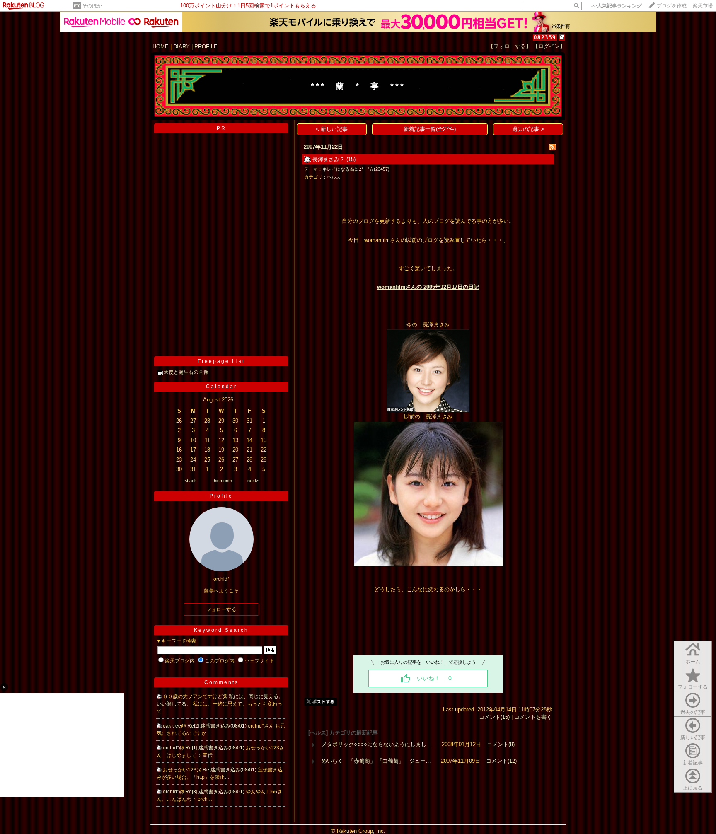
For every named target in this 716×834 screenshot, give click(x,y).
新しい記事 (692, 737)
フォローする (693, 687)
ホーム (692, 662)
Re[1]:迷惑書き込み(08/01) (215, 748)
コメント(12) (501, 761)
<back (190, 480)
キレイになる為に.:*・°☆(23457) (355, 169)
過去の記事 (692, 712)
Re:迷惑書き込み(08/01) (230, 770)
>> (616, 6)
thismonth (222, 480)
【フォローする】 (509, 46)
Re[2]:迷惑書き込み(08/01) (217, 726)
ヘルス (334, 176)
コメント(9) (501, 744)
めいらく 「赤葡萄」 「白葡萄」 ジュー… (376, 761)
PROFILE (206, 47)
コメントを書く (533, 717)
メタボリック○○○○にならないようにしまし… (377, 744)
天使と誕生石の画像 (186, 372)
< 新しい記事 (332, 129)
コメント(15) (494, 717)
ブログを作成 (672, 6)
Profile (221, 496)
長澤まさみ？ (328, 159)
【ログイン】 (549, 46)
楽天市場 (703, 6)
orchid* (171, 748)
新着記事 (693, 763)
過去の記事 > (528, 129)
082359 (545, 37)
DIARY (181, 47)
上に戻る (693, 788)
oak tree (172, 726)
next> (253, 480)
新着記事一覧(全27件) (430, 129)
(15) (351, 159)
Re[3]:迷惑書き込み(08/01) (215, 792)
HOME (160, 47)
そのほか (92, 6)
